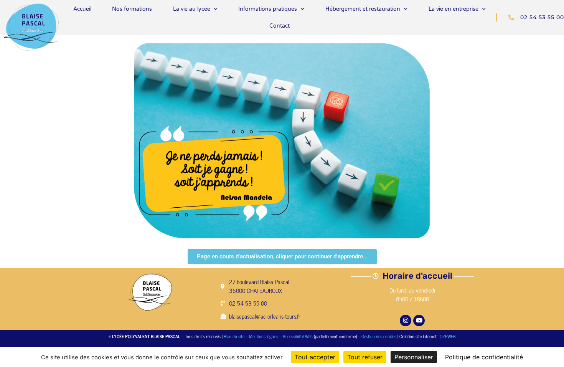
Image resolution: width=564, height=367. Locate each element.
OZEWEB (448, 336)
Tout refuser (365, 357)
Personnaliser (413, 357)
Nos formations (132, 9)
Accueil (82, 9)
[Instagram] (405, 320)
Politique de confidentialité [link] (484, 357)
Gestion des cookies (378, 336)
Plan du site (234, 336)
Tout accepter (315, 357)
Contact (279, 26)
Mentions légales (263, 336)
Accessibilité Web (298, 336)
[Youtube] (419, 320)
